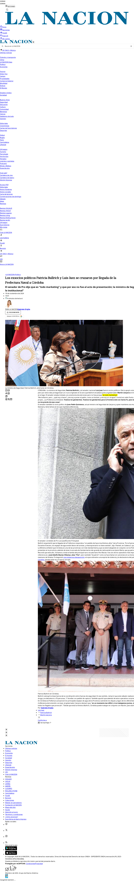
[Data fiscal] (6, 877)
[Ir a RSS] (6, 843)
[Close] (6, 729)
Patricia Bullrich (46, 712)
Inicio (4, 27)
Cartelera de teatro (7, 178)
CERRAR (2, 1)
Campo (2, 76)
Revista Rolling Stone (7, 218)
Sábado (3, 199)
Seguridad (4, 102)
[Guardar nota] (6, 390)
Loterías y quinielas (7, 161)
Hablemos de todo (7, 116)
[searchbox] (66, 46)
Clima (2, 60)
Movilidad (3, 83)
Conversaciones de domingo (10, 196)
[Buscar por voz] (131, 46)
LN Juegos (3, 149)
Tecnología (4, 154)
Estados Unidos (6, 93)
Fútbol (2, 135)
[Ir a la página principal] (67, 24)
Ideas (2, 201)
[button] (67, 153)
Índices (2, 86)
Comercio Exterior (6, 81)
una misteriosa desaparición (74, 557)
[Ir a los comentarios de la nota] (9, 390)
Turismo (3, 152)
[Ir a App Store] (11, 854)
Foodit (4, 33)
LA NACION (9, 274)
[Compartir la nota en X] (9, 399)
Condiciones (30, 864)
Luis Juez (41, 710)
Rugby (2, 137)
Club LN (5, 36)
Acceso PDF (4, 185)
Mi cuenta (6, 39)
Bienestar (3, 112)
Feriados (3, 159)
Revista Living (5, 215)
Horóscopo (4, 156)
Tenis (2, 140)
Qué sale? (3, 173)
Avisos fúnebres (6, 189)
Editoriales (4, 123)
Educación (4, 104)
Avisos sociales (5, 192)
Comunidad (4, 109)
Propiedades (4, 79)
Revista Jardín (5, 220)
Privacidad (39, 864)
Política (17, 274)
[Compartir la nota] (6, 393)
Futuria (2, 71)
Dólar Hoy (3, 74)
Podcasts (3, 163)
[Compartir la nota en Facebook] (6, 399)
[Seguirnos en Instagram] (6, 837)
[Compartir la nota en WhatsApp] (9, 393)
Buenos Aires (5, 100)
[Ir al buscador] (7, 10)
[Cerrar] (33, 42)
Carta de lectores (6, 194)
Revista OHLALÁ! (6, 208)
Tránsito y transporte (8, 57)
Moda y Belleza (5, 166)
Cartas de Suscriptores (8, 128)
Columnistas (4, 126)
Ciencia (2, 114)
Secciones (6, 30)
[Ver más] (39, 717)
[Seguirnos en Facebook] (6, 824)
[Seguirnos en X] (6, 831)
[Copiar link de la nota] (6, 396)
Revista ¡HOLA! (5, 211)
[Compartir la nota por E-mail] (11, 399)
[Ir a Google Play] (11, 850)
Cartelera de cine (6, 175)
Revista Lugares (6, 213)
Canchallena (4, 142)
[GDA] (11, 871)
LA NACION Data (6, 62)
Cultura (2, 107)
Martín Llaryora (46, 715)
